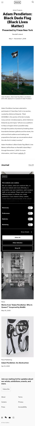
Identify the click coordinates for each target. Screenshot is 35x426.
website (21, 153)
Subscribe (6, 389)
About (3, 397)
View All (31, 165)
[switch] (30, 213)
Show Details (25, 232)
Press (3, 407)
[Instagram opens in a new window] (2, 417)
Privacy (20, 402)
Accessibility (22, 407)
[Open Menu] (2, 2)
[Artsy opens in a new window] (13, 417)
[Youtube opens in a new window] (10, 417)
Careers (4, 402)
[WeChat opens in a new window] (6, 417)
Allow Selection (17, 243)
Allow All (17, 237)
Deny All (17, 248)
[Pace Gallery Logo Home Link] (17, 2)
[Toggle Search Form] (33, 2)
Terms (20, 397)
